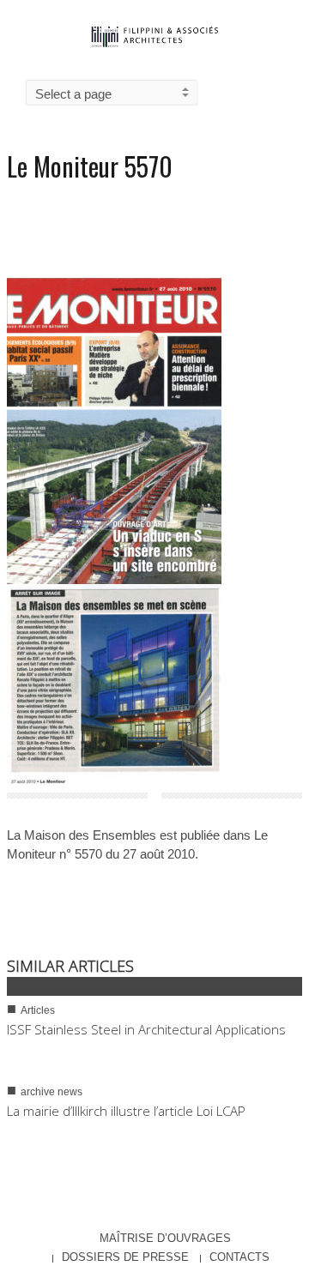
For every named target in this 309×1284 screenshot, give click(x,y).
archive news (51, 1092)
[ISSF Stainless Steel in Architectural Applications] (154, 986)
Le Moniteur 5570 (90, 166)
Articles (38, 1010)
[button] (292, 91)
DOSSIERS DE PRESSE (125, 1257)
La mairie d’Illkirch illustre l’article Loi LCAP (126, 1110)
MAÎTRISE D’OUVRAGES (165, 1238)
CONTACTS (239, 1257)
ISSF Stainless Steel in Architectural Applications (146, 1029)
